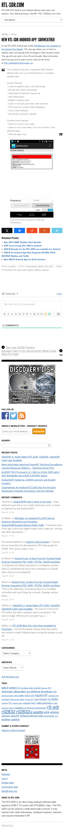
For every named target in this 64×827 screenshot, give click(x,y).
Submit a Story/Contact (37, 541)
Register (6, 774)
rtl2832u (37, 269)
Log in (5, 778)
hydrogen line (53, 695)
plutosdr (26, 703)
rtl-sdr (24, 269)
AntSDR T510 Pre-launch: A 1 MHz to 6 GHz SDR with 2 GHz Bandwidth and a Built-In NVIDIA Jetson (30, 473)
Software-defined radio (31, 715)
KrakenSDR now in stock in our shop (32, 501)
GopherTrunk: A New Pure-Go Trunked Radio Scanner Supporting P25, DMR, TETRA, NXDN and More (31, 560)
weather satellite (11, 719)
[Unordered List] (23, 314)
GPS (32, 695)
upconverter (48, 715)
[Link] (34, 314)
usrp (56, 716)
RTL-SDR (49, 266)
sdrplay (54, 712)
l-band (36, 699)
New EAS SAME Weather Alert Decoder (22, 242)
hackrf (39, 695)
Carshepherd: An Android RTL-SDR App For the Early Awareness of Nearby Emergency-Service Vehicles (29, 489)
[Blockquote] (27, 314)
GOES (27, 695)
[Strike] (16, 314)
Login (59, 293)
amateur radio (27, 687)
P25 (10, 703)
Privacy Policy (7, 825)
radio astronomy (45, 702)
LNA (49, 699)
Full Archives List (10, 676)
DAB (55, 691)
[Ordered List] (19, 314)
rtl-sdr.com (13, 5)
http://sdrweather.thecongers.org (18, 62)
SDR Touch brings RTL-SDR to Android (23, 245)
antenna (44, 688)
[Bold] (4, 314)
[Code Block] (30, 314)
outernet (5, 703)
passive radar (17, 703)
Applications (32, 266)
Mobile (41, 266)
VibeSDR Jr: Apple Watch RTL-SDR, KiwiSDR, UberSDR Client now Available (31, 607)
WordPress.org (9, 791)
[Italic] (8, 314)
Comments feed (10, 786)
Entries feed (8, 782)
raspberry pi (20, 707)
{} (38, 314)
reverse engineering (37, 707)
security (15, 715)
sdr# (46, 712)
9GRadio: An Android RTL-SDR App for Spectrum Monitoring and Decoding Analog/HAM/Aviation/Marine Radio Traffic (28, 521)
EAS (19, 269)
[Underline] (12, 314)
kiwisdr (22, 699)
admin (13, 266)
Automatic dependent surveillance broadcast (27, 691)
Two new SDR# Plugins (20, 347)
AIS (19, 688)
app (14, 269)
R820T (33, 703)
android (8, 269)
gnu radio (19, 695)
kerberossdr (14, 699)
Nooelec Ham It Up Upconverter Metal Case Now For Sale (29, 352)
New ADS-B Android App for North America (24, 259)
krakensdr (29, 699)
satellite (38, 712)
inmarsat (5, 699)
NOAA (54, 699)
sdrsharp (6, 715)
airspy (13, 687)
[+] (41, 314)
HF (46, 695)
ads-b (5, 687)
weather (45, 269)
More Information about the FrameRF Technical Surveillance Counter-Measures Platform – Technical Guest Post (32, 466)
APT (49, 688)
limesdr (43, 699)
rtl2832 (30, 269)
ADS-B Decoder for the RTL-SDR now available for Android (32, 249)
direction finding (8, 695)
